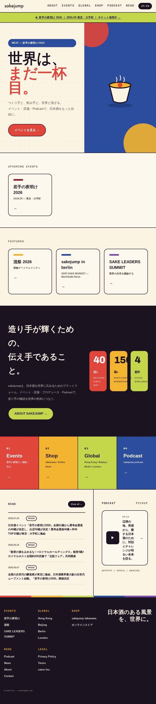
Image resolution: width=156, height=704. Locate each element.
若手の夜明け (12, 618)
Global (84, 5)
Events (68, 5)
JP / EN (145, 6)
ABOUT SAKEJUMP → (30, 413)
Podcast (114, 5)
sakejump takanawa (84, 618)
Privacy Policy (47, 656)
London (43, 637)
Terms (42, 663)
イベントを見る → (27, 130)
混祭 (6, 624)
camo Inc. (44, 669)
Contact (9, 676)
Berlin (42, 631)
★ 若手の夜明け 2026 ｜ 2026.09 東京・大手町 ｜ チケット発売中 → (78, 17)
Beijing (42, 624)
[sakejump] (14, 6)
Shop (99, 5)
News (130, 5)
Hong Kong (45, 618)
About (52, 5)
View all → (76, 504)
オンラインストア (82, 624)
